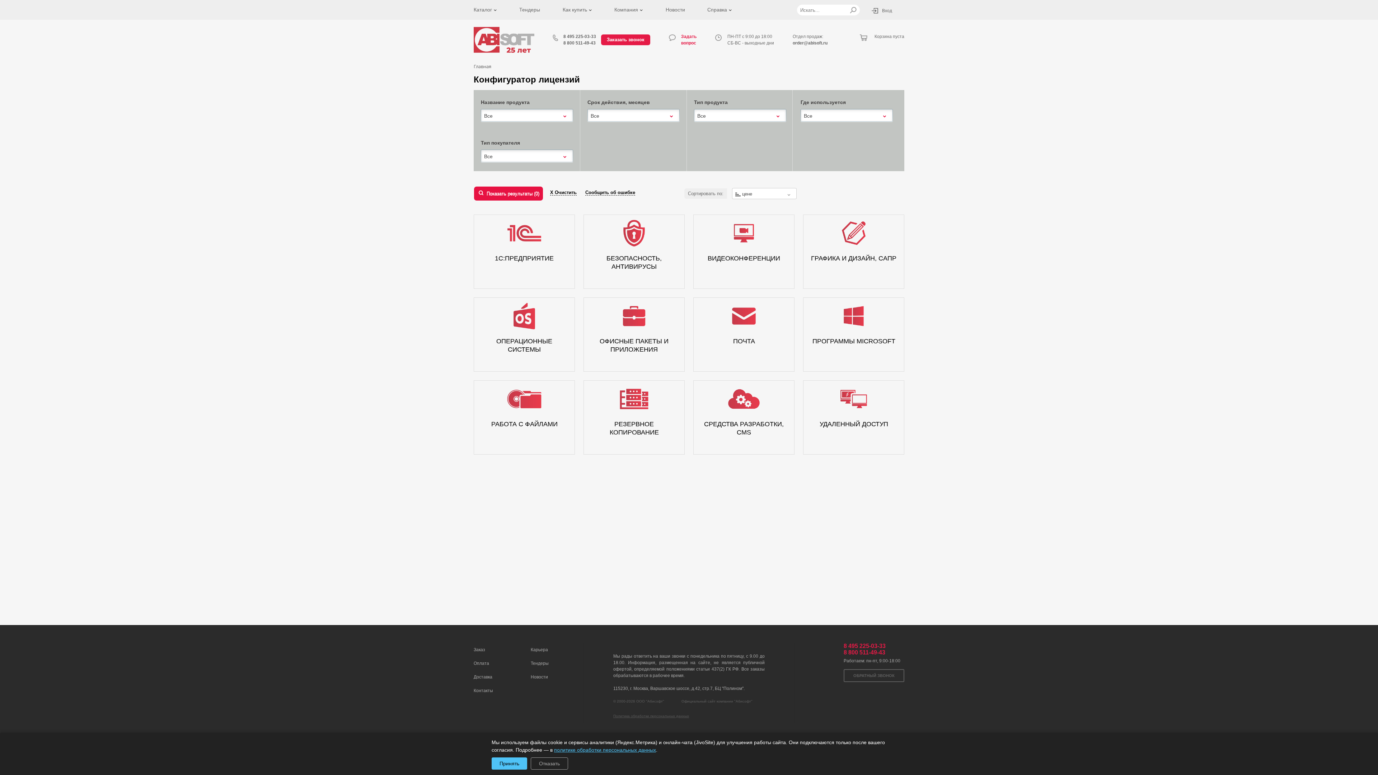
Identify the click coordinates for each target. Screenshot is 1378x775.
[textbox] (764, 193)
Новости (675, 10)
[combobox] (527, 115)
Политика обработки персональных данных (651, 716)
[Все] (527, 115)
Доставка (483, 677)
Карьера (539, 649)
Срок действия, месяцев (618, 102)
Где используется (823, 102)
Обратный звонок (874, 675)
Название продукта (505, 102)
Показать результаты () (513, 193)
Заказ (479, 649)
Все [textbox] (488, 116)
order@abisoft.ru (810, 43)
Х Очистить (563, 192)
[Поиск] (853, 10)
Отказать (549, 763)
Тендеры (529, 10)
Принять (509, 763)
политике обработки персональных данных (605, 750)
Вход (887, 10)
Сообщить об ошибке (610, 192)
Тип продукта (711, 102)
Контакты (483, 690)
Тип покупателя (500, 143)
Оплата (481, 663)
